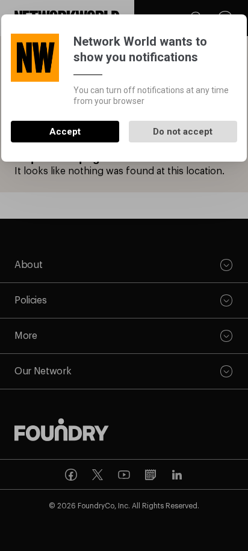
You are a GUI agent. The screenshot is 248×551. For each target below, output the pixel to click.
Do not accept (182, 131)
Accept (65, 131)
